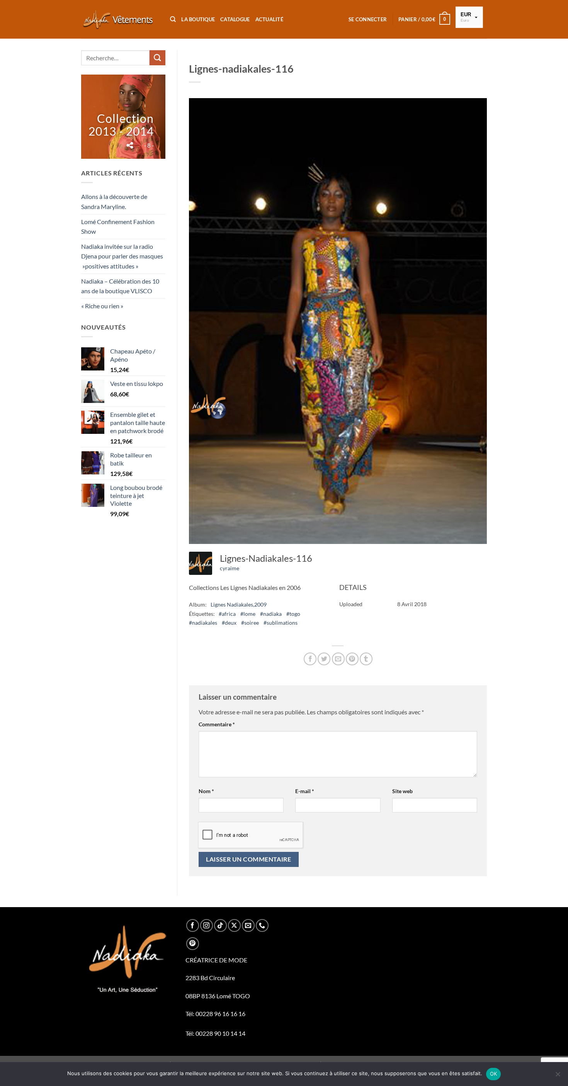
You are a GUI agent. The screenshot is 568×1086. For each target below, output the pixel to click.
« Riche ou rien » (102, 305)
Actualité (269, 19)
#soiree (250, 622)
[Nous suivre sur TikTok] (220, 925)
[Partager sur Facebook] (310, 659)
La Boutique (198, 19)
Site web (402, 791)
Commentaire (217, 724)
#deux (229, 622)
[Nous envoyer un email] (248, 925)
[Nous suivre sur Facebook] (192, 925)
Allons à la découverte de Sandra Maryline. (114, 201)
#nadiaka (271, 613)
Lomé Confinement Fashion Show (118, 226)
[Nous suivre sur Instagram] (206, 925)
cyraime (229, 568)
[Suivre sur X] (234, 925)
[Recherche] (173, 19)
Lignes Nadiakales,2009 (239, 604)
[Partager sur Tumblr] (366, 659)
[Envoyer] (157, 57)
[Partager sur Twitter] (324, 659)
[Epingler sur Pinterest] (352, 659)
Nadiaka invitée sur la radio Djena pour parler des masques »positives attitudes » (122, 256)
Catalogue (235, 19)
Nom (206, 791)
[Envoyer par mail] (338, 659)
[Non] (557, 1076)
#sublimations (281, 622)
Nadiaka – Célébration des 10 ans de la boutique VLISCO (120, 286)
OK (493, 1074)
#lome (247, 613)
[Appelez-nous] (262, 925)
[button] (368, 19)
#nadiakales (203, 622)
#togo (293, 613)
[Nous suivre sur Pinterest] (192, 943)
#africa (227, 613)
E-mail (304, 791)
